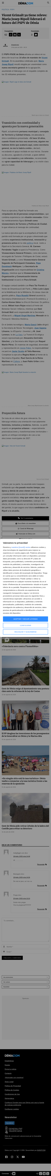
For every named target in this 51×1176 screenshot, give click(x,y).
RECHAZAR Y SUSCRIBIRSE (25, 632)
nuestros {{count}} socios (21, 547)
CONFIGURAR (25, 625)
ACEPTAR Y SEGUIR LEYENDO (25, 619)
